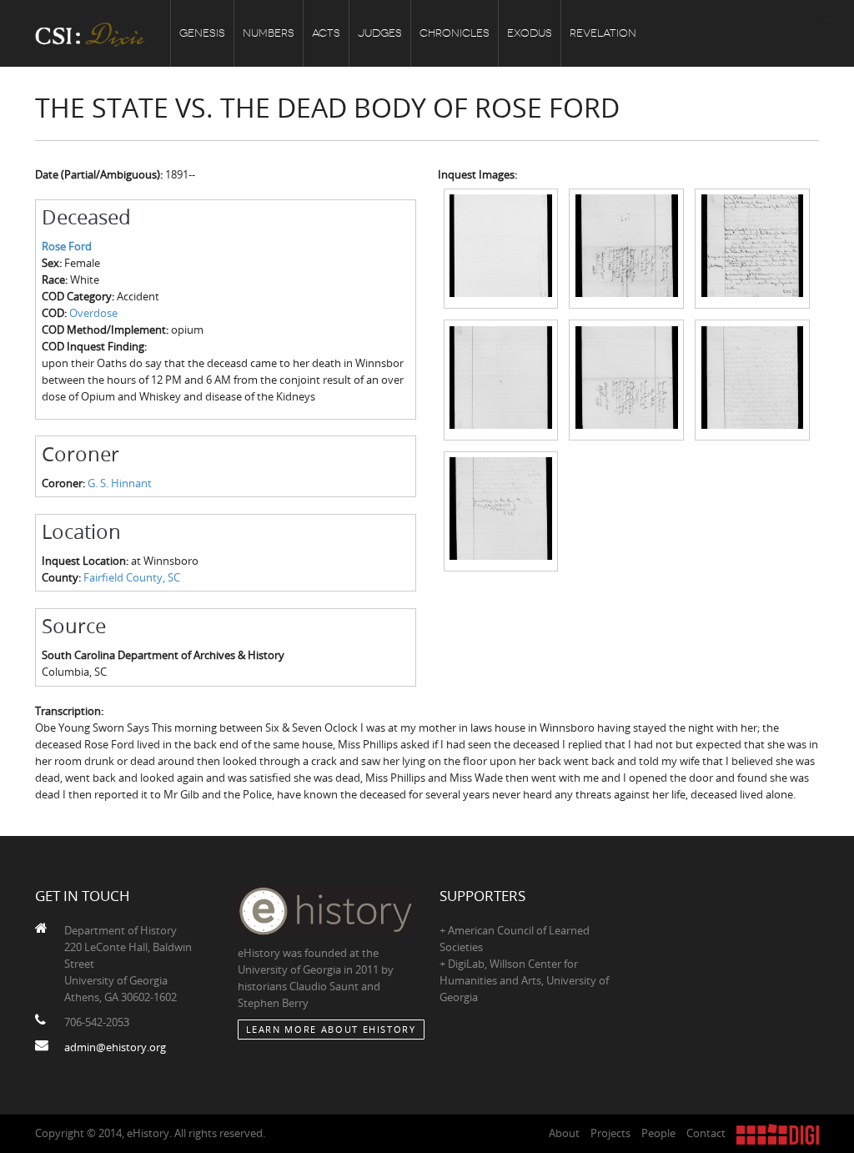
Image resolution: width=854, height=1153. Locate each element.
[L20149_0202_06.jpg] (752, 378)
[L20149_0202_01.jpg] (501, 247)
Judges (380, 33)
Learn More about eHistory (331, 1029)
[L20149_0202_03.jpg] (752, 247)
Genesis (202, 33)
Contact (706, 1132)
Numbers (268, 33)
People (658, 1132)
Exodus (529, 33)
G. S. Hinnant (120, 483)
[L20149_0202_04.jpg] (501, 378)
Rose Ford (67, 246)
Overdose (93, 312)
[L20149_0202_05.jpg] (626, 378)
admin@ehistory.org (115, 1047)
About (564, 1132)
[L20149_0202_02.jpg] (626, 247)
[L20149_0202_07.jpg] (501, 509)
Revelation (603, 33)
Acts (326, 33)
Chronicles (454, 33)
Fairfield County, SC (131, 577)
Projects (610, 1132)
